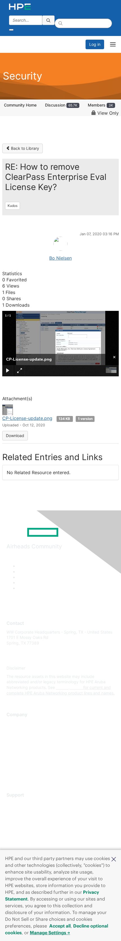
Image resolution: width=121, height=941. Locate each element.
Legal (11, 773)
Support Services (22, 803)
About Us (14, 723)
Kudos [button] (12, 205)
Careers (13, 731)
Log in (94, 44)
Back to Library (24, 148)
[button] (113, 859)
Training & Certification (27, 820)
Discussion (61, 105)
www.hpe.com (69, 687)
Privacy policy (19, 756)
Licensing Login (20, 836)
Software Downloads (25, 828)
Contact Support (21, 811)
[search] (48, 20)
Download (15, 435)
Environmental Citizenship (30, 748)
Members (100, 105)
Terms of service (21, 765)
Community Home (20, 105)
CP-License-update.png (27, 418)
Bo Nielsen (60, 258)
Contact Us (16, 740)
